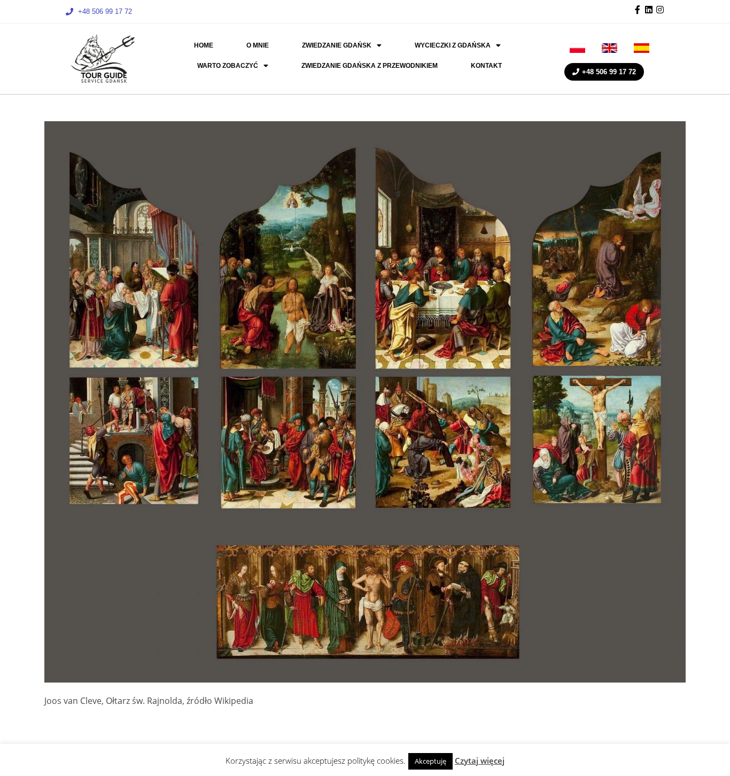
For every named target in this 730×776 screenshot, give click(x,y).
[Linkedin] (648, 9)
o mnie (257, 45)
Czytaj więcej (479, 760)
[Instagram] (660, 9)
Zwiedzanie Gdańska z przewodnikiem (369, 65)
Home (203, 45)
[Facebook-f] (637, 9)
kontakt (486, 65)
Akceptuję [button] (430, 761)
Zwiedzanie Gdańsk (336, 45)
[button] (342, 45)
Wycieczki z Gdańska (453, 45)
